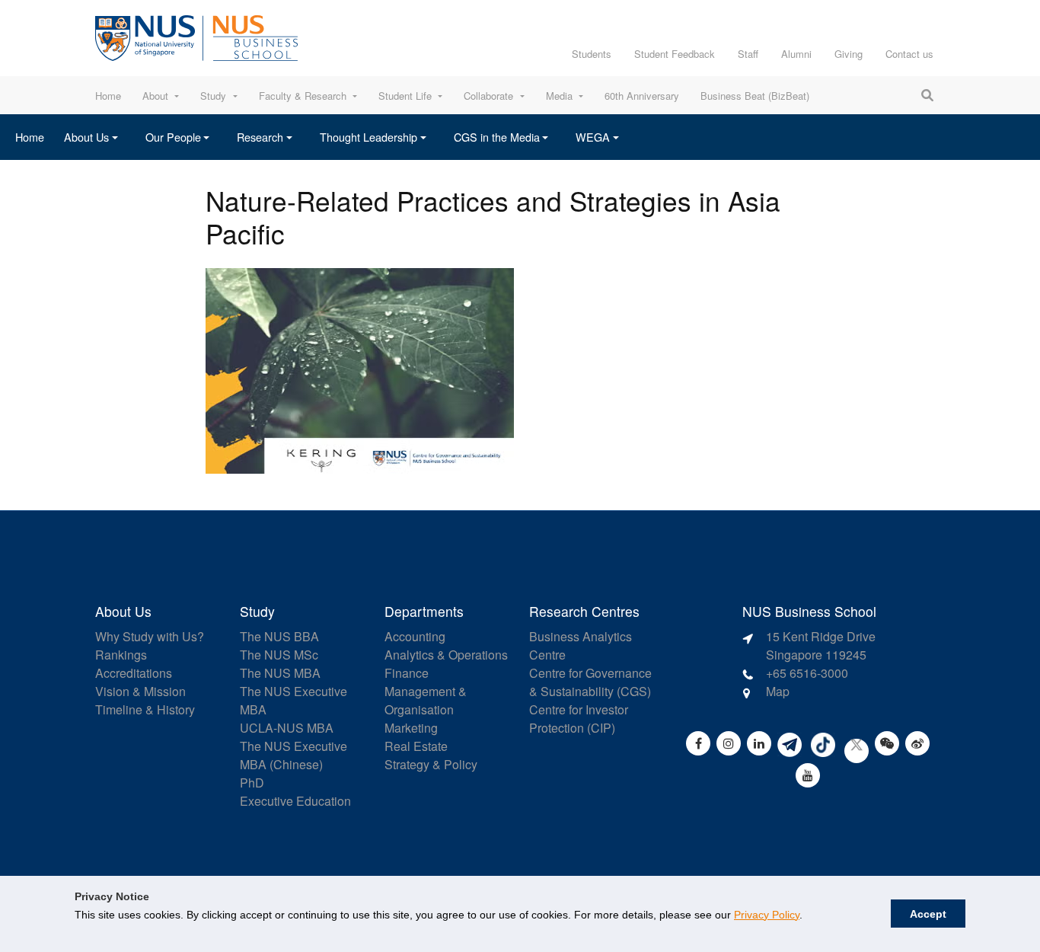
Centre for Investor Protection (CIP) (578, 718)
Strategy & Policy (430, 764)
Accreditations (133, 673)
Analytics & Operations (446, 654)
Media (559, 95)
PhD (252, 782)
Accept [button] (928, 914)
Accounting (414, 636)
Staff (748, 53)
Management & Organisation (425, 700)
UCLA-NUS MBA (286, 727)
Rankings (121, 654)
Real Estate (416, 746)
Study (213, 95)
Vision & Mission (140, 691)
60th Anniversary (642, 95)
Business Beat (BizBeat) (754, 95)
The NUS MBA (280, 673)
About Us (86, 137)
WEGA (593, 137)
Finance (406, 673)
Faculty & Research (302, 95)
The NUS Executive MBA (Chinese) (293, 755)
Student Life (405, 95)
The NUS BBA (279, 636)
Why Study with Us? (149, 636)
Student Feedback (674, 53)
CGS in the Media (497, 137)
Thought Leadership (368, 137)
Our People (173, 137)
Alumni (796, 53)
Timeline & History (145, 709)
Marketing (411, 727)
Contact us (909, 53)
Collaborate (488, 95)
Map (778, 691)
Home (108, 95)
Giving (848, 53)
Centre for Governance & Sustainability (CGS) (590, 682)
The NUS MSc (279, 654)
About (155, 95)
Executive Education (295, 801)
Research (260, 137)
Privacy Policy (766, 915)
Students (591, 53)
